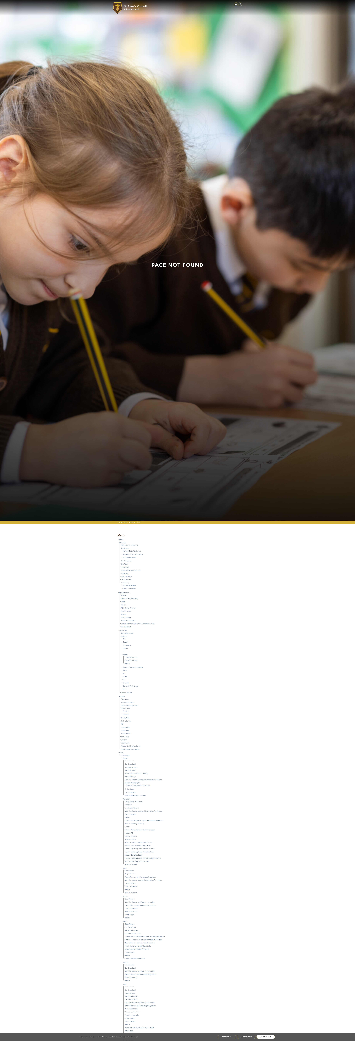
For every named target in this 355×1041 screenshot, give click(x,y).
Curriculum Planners (132, 808)
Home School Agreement (130, 705)
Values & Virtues (130, 770)
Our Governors (126, 561)
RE (124, 680)
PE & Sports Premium (128, 608)
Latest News (125, 708)
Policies (123, 595)
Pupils (121, 753)
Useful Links (125, 743)
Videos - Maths (130, 839)
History (125, 648)
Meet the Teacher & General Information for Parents (143, 780)
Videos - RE (129, 833)
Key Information (125, 593)
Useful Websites (130, 792)
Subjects (124, 636)
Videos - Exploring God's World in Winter (139, 852)
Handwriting (129, 915)
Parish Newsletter (129, 589)
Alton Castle (129, 1031)
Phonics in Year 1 (131, 893)
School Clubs (125, 727)
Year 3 (125, 921)
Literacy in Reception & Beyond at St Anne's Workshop (144, 820)
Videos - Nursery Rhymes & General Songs (140, 830)
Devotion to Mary (131, 767)
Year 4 (125, 962)
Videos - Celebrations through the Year (138, 842)
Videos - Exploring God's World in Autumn (139, 849)
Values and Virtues (131, 930)
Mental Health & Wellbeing (130, 746)
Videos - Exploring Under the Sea (136, 861)
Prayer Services (130, 874)
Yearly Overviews (131, 657)
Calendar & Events (127, 702)
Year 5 (125, 984)
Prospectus (125, 567)
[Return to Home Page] (130, 8)
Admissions (125, 548)
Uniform (124, 740)
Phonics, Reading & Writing (134, 824)
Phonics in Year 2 (131, 911)
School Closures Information (135, 958)
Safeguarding (126, 617)
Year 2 (125, 896)
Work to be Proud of (132, 1012)
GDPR (123, 602)
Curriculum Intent (127, 633)
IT (123, 651)
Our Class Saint (130, 764)
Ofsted (123, 605)
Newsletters (125, 718)
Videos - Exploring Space (133, 855)
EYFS (124, 689)
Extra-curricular (126, 693)
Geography (127, 645)
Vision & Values (126, 577)
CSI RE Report (126, 627)
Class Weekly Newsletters (134, 802)
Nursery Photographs (132, 783)
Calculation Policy (131, 660)
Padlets (127, 817)
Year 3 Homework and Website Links (138, 946)
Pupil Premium (126, 611)
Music (125, 670)
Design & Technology (130, 686)
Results (123, 614)
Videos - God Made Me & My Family (137, 845)
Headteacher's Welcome (129, 545)
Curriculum (123, 630)
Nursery (125, 758)
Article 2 (126, 714)
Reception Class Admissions (133, 554)
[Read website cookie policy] (227, 1037)
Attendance (125, 699)
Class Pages (125, 755)
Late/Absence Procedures (130, 749)
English (125, 642)
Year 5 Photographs (132, 1015)
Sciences (126, 683)
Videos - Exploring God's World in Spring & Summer (143, 858)
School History (126, 580)
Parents (127, 663)
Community (125, 583)
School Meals (126, 733)
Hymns (127, 827)
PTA (122, 724)
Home (121, 539)
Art (124, 639)
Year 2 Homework (131, 908)
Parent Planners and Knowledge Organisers (140, 877)
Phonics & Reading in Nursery (135, 795)
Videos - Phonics (131, 836)
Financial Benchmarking (129, 598)
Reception (126, 799)
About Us (122, 542)
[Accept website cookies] (265, 1037)
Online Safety (126, 721)
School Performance (128, 620)
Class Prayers (129, 761)
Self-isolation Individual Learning (136, 773)
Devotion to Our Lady (132, 933)
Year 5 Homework (131, 1009)
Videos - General (131, 864)
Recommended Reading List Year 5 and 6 (139, 1028)
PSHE (125, 676)
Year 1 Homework (131, 886)
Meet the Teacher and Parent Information (139, 902)
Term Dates (125, 737)
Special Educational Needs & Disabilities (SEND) (138, 624)
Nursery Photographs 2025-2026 (138, 785)
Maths (125, 655)
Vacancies (124, 573)
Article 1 (126, 711)
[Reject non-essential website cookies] (246, 1037)
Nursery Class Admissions (132, 551)
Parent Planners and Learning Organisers (139, 943)
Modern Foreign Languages (133, 667)
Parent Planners (130, 776)
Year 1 (125, 868)
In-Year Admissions (129, 557)
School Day (125, 730)
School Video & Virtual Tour (130, 570)
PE (124, 673)
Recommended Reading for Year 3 (137, 949)
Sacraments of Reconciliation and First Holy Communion (145, 937)
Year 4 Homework (131, 977)
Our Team (124, 564)
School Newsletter (129, 585)
